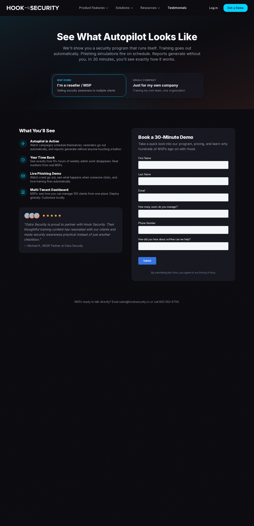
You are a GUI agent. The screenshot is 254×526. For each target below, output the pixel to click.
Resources (148, 8)
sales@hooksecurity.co (134, 301)
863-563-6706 (169, 301)
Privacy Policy (207, 272)
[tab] (89, 85)
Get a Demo (235, 8)
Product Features (92, 8)
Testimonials (176, 8)
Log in (213, 8)
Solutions (122, 8)
